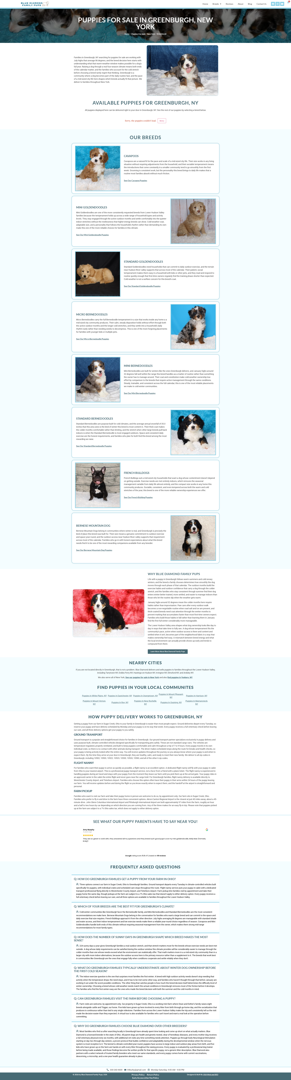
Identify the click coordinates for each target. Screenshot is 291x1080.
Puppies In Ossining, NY (171, 702)
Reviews (229, 4)
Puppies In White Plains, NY (94, 696)
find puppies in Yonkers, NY (179, 677)
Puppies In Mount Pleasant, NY (171, 696)
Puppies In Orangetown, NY (145, 696)
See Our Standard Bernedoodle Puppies (94, 446)
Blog (250, 4)
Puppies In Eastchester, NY (120, 696)
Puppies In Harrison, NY (196, 696)
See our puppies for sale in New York (142, 677)
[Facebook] (273, 4)
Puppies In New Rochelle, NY (145, 702)
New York (151, 34)
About (240, 4)
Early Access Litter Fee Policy (145, 1078)
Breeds (216, 4)
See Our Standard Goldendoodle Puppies (142, 286)
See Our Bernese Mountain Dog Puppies (94, 550)
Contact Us (261, 4)
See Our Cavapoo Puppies (135, 180)
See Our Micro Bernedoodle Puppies (92, 339)
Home (205, 4)
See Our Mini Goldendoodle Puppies (92, 235)
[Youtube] (282, 4)
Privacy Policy (138, 1074)
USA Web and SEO (210, 1074)
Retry (162, 121)
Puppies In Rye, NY (120, 702)
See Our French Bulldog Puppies (138, 497)
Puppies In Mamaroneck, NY (197, 702)
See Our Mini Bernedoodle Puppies (140, 393)
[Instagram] (278, 4)
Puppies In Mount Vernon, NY (94, 702)
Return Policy (153, 1074)
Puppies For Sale (138, 34)
